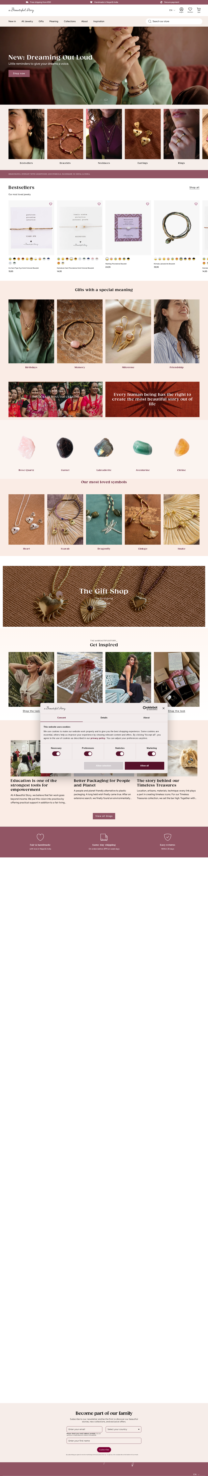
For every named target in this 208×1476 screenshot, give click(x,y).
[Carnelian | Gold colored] (18, 259)
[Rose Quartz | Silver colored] (92, 259)
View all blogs (103, 816)
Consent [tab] (61, 717)
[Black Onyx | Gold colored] (14, 259)
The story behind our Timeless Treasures (158, 783)
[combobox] (174, 21)
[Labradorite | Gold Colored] (124, 259)
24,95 (108, 267)
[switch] (88, 753)
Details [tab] (104, 717)
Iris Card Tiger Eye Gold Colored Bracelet (23, 268)
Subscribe (104, 1449)
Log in (183, 10)
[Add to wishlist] (50, 204)
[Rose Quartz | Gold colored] (40, 259)
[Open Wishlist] (190, 9)
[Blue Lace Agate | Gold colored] (159, 259)
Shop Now (104, 603)
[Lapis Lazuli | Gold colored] (185, 259)
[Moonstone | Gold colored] (35, 259)
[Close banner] (164, 708)
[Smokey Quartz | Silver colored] (96, 259)
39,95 (156, 267)
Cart (199, 10)
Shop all (194, 187)
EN (170, 10)
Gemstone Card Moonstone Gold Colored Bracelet (75, 268)
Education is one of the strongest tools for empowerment (34, 785)
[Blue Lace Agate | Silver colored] (10, 263)
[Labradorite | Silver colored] (44, 259)
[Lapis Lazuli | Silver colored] (48, 259)
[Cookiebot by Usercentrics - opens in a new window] (145, 708)
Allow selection (103, 765)
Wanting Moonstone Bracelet (115, 264)
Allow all (144, 765)
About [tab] (146, 717)
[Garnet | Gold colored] (23, 259)
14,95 (59, 271)
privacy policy (98, 738)
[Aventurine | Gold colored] (10, 259)
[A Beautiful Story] (23, 10)
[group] (104, 137)
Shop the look (31, 711)
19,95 (10, 271)
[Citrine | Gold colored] (27, 259)
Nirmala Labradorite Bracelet (164, 264)
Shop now (19, 73)
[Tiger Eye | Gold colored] (31, 259)
